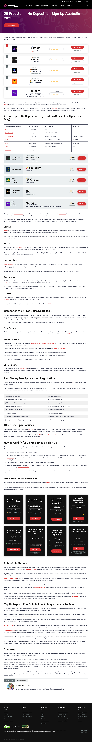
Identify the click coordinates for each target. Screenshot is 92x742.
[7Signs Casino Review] (14, 84)
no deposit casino (18, 214)
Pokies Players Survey (83, 1)
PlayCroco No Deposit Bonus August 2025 (78, 500)
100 (40, 435)
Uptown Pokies (9, 136)
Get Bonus (81, 169)
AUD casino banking (82, 718)
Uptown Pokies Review (14, 204)
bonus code (10, 458)
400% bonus (7, 299)
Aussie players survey (82, 711)
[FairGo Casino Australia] (8, 182)
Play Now (78, 47)
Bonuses (36, 5)
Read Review (78, 50)
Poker (42, 711)
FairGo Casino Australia (15, 180)
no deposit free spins (54, 435)
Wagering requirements (10, 578)
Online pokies (44, 709)
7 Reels (49, 303)
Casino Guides (53, 5)
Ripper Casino (16, 169)
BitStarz (7, 129)
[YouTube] (86, 731)
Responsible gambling (8, 720)
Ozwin (6, 143)
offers (73, 382)
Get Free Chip (13, 518)
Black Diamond (9, 133)
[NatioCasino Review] (8, 193)
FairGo (6, 139)
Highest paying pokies (62, 720)
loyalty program (23, 368)
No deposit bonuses (82, 716)
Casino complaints (8, 716)
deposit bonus (62, 214)
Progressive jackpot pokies (63, 718)
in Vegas (9, 625)
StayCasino (8, 150)
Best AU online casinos (27, 716)
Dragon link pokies (61, 716)
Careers (5, 718)
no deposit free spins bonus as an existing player (43, 343)
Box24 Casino (18, 247)
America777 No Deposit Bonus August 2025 (56, 501)
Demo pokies (60, 709)
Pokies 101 (69, 5)
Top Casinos (29, 5)
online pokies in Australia (25, 616)
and (31, 569)
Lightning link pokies (62, 714)
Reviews (24, 707)
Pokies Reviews (61, 707)
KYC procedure (75, 596)
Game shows (44, 723)
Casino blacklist (25, 714)
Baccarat (43, 718)
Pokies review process (27, 711)
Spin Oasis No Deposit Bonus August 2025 (57, 533)
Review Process (69, 1)
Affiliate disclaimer (8, 709)
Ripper (6, 146)
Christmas (55, 348)
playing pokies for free (23, 467)
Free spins (80, 720)
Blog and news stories (82, 709)
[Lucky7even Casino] (14, 51)
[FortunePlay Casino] (14, 62)
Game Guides (44, 707)
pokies (9, 630)
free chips (30, 429)
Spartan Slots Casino (9, 264)
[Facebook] (82, 731)
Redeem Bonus (14, 549)
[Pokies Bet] (11, 5)
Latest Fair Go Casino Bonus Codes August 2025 (35, 531)
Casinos (48, 482)
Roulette (43, 714)
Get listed (6, 714)
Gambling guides (81, 714)
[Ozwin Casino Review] (8, 160)
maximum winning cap (39, 587)
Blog (76, 1)
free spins (54, 108)
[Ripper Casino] (8, 171)
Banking (62, 5)
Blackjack (43, 716)
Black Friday (63, 348)
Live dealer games (45, 720)
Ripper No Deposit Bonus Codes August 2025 (78, 531)
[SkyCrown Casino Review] (14, 73)
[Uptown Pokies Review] (14, 95)
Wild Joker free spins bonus (73, 333)
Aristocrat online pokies (63, 711)
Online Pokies (44, 5)
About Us (63, 1)
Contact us (6, 711)
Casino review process (27, 709)
